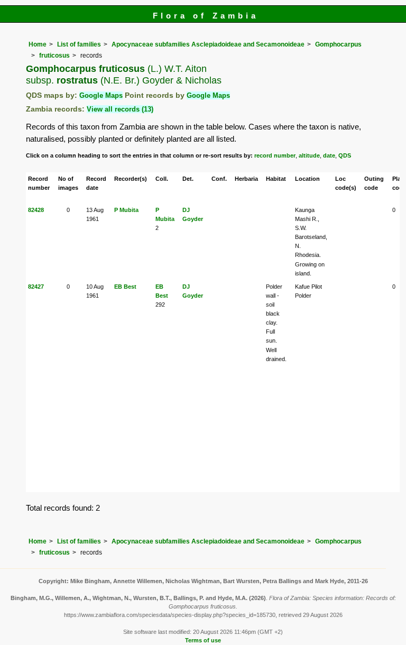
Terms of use (203, 640)
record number (275, 155)
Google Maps (101, 95)
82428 (36, 210)
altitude (309, 155)
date (329, 155)
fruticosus (54, 55)
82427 (36, 286)
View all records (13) (120, 109)
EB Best (125, 286)
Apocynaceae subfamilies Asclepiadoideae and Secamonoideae (208, 44)
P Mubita (126, 210)
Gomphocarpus (338, 44)
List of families (79, 44)
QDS (344, 155)
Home (38, 44)
